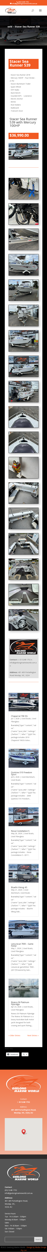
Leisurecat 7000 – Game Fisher (22, 944)
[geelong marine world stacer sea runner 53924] (23, 275)
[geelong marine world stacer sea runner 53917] (23, 452)
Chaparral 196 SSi (19, 716)
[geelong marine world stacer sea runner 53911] (23, 604)
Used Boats (26, 718)
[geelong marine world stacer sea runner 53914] (23, 528)
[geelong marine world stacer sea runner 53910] (23, 630)
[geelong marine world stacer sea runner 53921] (23, 351)
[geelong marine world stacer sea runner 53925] (23, 249)
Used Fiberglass (17, 836)
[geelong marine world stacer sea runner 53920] (23, 376)
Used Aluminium (28, 777)
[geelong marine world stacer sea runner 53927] (23, 198)
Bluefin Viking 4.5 (19, 887)
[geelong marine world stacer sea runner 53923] (23, 300)
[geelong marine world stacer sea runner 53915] (23, 503)
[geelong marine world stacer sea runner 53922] (23, 325)
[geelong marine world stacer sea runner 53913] (23, 554)
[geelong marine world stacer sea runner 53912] (23, 579)
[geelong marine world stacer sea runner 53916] (23, 477)
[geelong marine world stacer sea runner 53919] (23, 401)
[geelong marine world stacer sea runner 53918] (23, 427)
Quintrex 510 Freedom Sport (21, 773)
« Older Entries (14, 1035)
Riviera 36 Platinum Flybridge (20, 1003)
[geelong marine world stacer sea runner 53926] (23, 224)
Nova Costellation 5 (20, 831)
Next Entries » (33, 1035)
